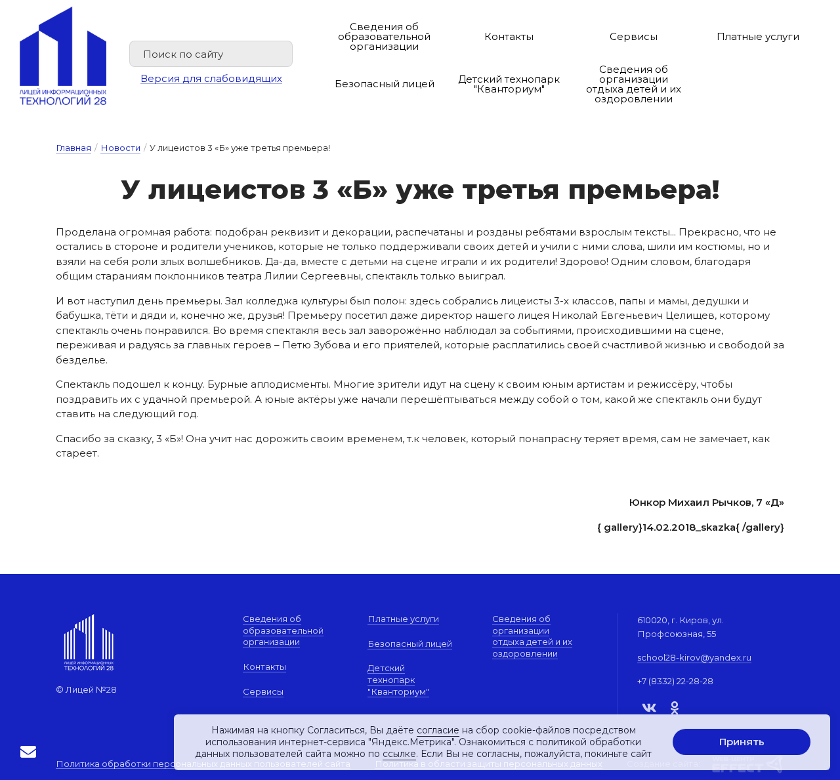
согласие (438, 730)
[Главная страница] (63, 56)
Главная (73, 147)
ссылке (399, 754)
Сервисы (634, 36)
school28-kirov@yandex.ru (694, 657)
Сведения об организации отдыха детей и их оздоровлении (633, 84)
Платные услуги (758, 36)
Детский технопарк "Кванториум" (509, 84)
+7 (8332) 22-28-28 (675, 681)
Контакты (509, 36)
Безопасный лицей (384, 83)
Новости (120, 147)
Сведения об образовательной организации (384, 36)
